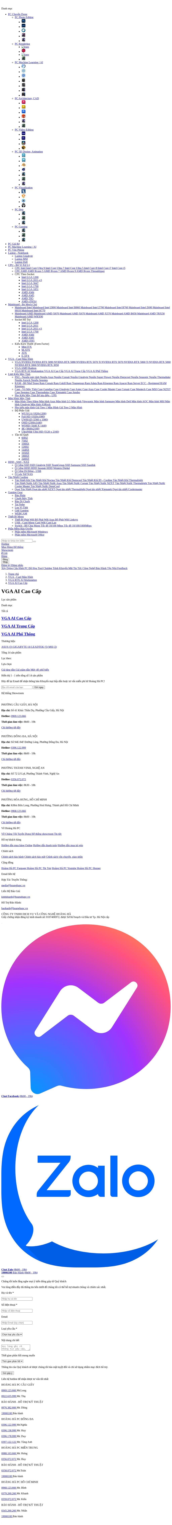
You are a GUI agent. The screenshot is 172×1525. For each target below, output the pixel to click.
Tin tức (58, 833)
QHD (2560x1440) (32, 422)
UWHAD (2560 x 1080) (35, 419)
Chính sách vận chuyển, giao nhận (64, 856)
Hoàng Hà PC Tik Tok (39, 868)
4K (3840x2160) (30, 428)
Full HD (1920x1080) (33, 416)
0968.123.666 (18, 811)
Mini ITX (27, 346)
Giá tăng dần (8, 669)
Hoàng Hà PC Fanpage (14, 868)
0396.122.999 (18, 747)
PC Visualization (24, 187)
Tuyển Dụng (24, 833)
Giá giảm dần (23, 669)
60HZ (25, 437)
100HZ (25, 443)
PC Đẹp (19, 209)
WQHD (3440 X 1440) (34, 425)
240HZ (25, 459)
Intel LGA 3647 (30, 283)
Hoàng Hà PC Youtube (64, 868)
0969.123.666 (18, 716)
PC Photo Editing (24, 17)
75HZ (25, 440)
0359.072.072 (9, 1499)
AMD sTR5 (28, 340)
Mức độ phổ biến (40, 669)
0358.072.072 (9, 1470)
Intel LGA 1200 (30, 277)
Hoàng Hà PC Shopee (89, 868)
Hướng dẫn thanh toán (45, 845)
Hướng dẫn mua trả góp (70, 845)
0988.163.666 (9, 1453)
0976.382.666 (9, 1407)
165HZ (25, 452)
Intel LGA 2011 (30, 325)
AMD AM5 (28, 295)
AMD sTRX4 (29, 301)
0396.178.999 (9, 1436)
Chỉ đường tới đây (11, 727)
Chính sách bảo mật (34, 856)
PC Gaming (21, 226)
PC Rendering (22, 43)
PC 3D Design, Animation (29, 151)
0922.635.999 (9, 1396)
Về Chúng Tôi (9, 833)
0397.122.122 (9, 1441)
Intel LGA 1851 (30, 289)
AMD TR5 (27, 298)
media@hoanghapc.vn (13, 885)
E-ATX (25, 356)
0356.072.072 (18, 779)
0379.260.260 (9, 1493)
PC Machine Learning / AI (29, 62)
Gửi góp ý (7, 1373)
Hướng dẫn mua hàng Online (16, 845)
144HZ (25, 449)
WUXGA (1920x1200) (34, 413)
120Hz (25, 446)
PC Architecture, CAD (27, 98)
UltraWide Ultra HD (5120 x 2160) (40, 431)
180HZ (25, 456)
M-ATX (26, 349)
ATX (24, 352)
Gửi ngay (39, 687)
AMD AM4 (28, 292)
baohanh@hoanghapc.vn (14, 908)
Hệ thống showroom (43, 833)
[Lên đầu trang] (2, 1276)
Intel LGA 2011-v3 (32, 280)
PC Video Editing (24, 129)
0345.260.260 (9, 1510)
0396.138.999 (9, 1430)
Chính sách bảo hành (12, 856)
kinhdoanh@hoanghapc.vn (15, 896)
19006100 (7, 1413)
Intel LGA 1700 (30, 286)
